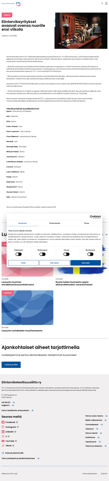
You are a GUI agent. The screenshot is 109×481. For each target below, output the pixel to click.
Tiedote (7, 15)
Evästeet (104, 473)
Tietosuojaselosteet (89, 473)
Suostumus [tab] (22, 223)
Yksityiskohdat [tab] (54, 223)
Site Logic (14, 473)
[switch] (42, 254)
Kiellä (23, 263)
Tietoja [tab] (86, 223)
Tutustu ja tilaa (11, 364)
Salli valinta (54, 263)
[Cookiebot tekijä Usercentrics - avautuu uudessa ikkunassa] (91, 217)
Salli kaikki (86, 263)
